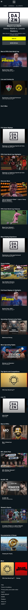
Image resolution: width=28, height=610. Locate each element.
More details (14, 43)
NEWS (3, 597)
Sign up (14, 38)
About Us (3, 601)
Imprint (3, 592)
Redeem (3, 599)
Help (2, 585)
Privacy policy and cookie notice (9, 589)
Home (5, 5)
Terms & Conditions (6, 587)
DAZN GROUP (5, 594)
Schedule (11, 5)
